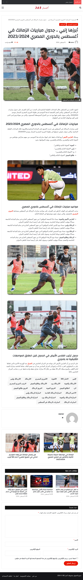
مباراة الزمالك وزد (48, 397)
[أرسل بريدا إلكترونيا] (69, 42)
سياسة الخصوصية (25, 576)
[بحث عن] (80, 8)
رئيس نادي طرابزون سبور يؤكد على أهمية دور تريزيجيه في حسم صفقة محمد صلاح (16, 491)
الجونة (53, 379)
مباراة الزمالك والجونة (67, 397)
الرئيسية (74, 20)
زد (74, 388)
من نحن (34, 576)
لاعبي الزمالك (70, 393)
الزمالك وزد (55, 383)
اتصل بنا (16, 576)
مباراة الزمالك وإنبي (33, 393)
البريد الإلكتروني (73, 549)
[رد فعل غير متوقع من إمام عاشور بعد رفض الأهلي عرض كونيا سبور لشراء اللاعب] (67, 481)
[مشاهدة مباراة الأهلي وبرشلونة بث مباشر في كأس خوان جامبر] (41, 481)
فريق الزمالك (36, 388)
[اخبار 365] (41, 7)
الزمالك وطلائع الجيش (38, 383)
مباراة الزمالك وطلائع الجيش (26, 397)
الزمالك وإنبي (15, 379)
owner (72, 42)
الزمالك (27, 379)
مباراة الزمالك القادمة (53, 393)
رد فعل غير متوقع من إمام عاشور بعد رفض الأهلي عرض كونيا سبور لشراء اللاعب (67, 491)
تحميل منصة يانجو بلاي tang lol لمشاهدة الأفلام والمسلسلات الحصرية (52, 2)
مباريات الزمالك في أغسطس (48, 402)
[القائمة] (3, 8)
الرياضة (68, 20)
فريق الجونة (50, 388)
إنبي (74, 379)
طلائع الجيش (64, 388)
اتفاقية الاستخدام (7, 576)
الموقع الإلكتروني (35, 549)
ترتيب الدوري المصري (17, 383)
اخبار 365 (64, 379)
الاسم (76, 540)
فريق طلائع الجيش (20, 388)
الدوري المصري (60, 20)
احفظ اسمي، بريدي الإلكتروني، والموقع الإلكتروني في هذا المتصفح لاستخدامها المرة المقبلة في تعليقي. (45, 558)
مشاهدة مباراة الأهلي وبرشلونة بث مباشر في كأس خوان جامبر (42, 490)
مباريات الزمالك (69, 402)
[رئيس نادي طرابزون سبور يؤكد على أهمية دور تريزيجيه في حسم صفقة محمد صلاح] (16, 481)
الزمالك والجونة (69, 383)
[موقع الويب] (62, 417)
